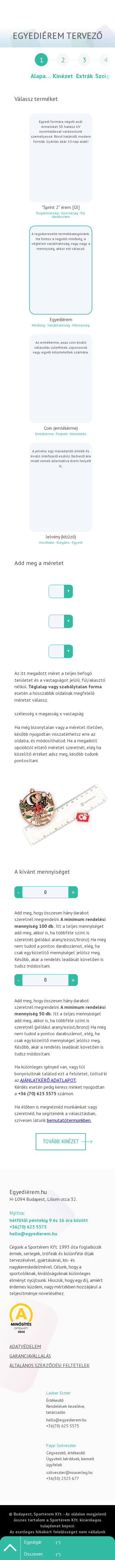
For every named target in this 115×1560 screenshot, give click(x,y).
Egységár (33, 1542)
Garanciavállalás (30, 1356)
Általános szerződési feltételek (49, 1365)
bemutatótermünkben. (69, 1120)
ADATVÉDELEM (25, 1346)
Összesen (33, 1554)
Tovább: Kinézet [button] (61, 1141)
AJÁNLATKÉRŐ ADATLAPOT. (48, 1080)
